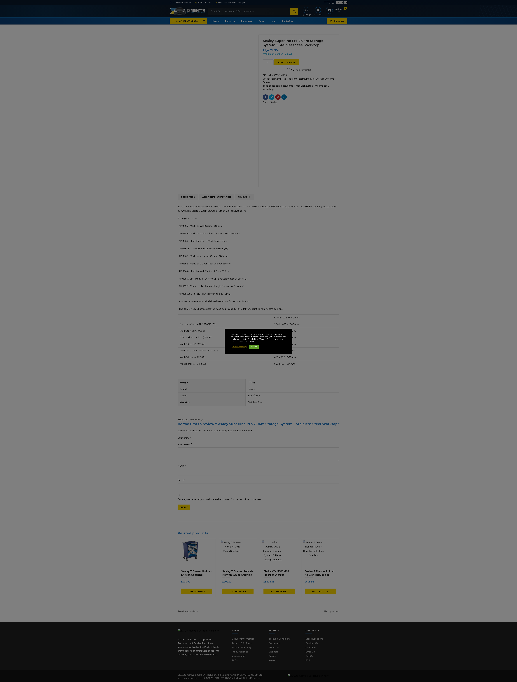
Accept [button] (254, 347)
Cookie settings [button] (239, 347)
